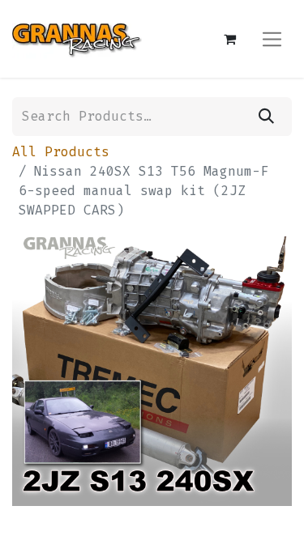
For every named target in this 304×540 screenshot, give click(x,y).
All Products (60, 151)
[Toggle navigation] (272, 38)
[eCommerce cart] (229, 39)
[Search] (266, 116)
